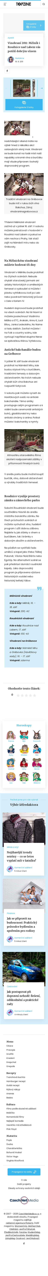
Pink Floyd (11, 1129)
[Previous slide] (8, 88)
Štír (36, 755)
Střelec (24, 755)
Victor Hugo (12, 1156)
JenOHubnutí (32, 1238)
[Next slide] (39, 88)
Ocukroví (20, 1238)
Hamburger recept (16, 1081)
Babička (10, 1112)
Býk (24, 741)
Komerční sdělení (23, 867)
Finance (11, 913)
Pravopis (10, 1049)
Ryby (11, 755)
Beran (37, 769)
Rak (24, 783)
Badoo (9, 1097)
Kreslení (10, 1058)
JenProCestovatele (15, 1235)
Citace (9, 1045)
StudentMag (34, 1232)
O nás (24, 1180)
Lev (11, 783)
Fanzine (23, 1232)
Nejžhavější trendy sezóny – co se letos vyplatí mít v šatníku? (21, 856)
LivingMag (10, 1238)
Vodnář (11, 769)
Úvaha (9, 1144)
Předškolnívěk (11, 1232)
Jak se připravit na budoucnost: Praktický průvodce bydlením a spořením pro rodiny (22, 924)
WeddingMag (32, 1235)
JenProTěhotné (27, 1229)
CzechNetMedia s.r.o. (29, 1213)
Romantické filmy (15, 1116)
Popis (9, 1140)
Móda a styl (12, 847)
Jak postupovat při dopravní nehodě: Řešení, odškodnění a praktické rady (23, 998)
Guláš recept (13, 1085)
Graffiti (9, 1054)
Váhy (24, 769)
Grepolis (10, 1066)
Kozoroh (37, 741)
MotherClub (34, 1226)
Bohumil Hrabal (14, 1152)
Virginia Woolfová (15, 1160)
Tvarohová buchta (15, 1077)
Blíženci (37, 783)
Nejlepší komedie (15, 1120)
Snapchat (11, 1062)
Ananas (10, 1093)
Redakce (19, 58)
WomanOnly (21, 1226)
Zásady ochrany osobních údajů (24, 1188)
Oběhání (13, 1229)
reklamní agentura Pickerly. (20, 1223)
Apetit (11, 37)
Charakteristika (14, 1148)
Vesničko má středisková (18, 1125)
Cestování (12, 986)
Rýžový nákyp (13, 1089)
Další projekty (24, 1184)
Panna (11, 741)
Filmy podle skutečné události (21, 1108)
